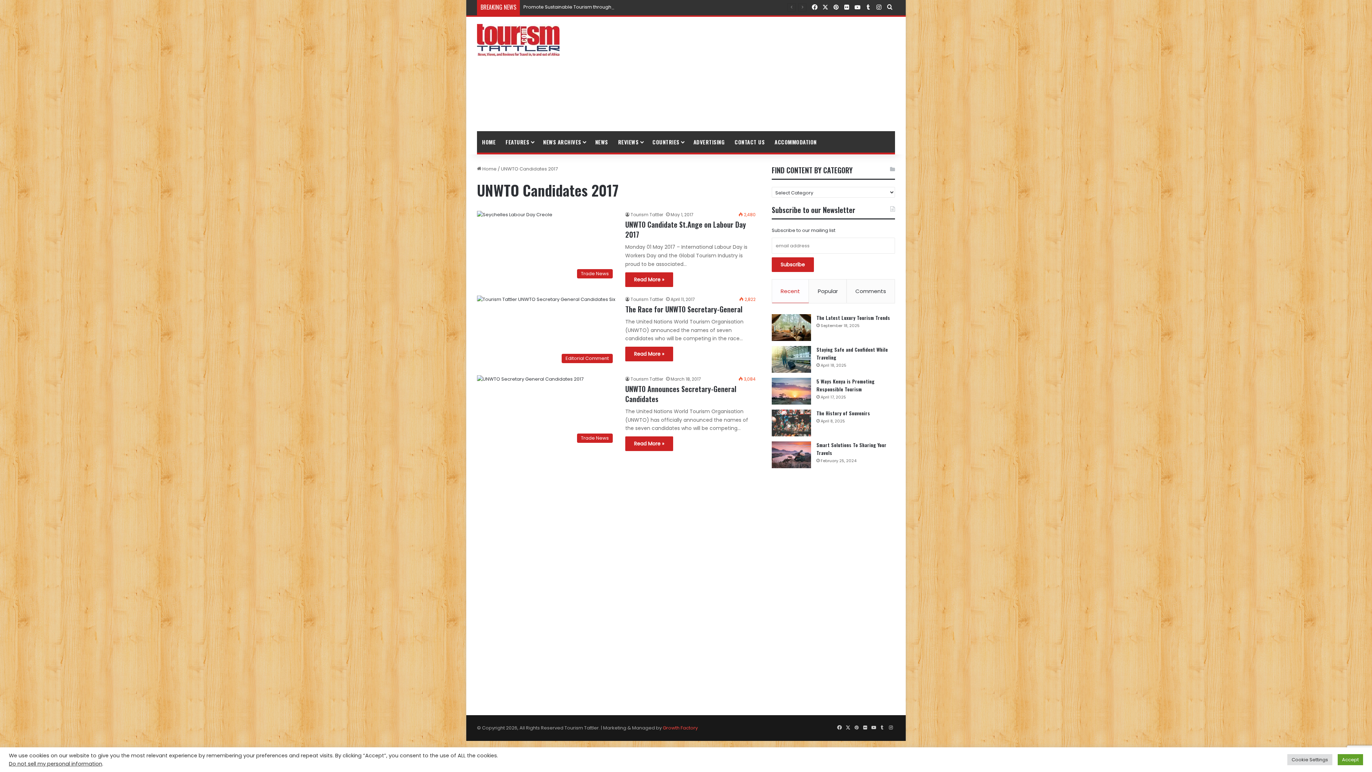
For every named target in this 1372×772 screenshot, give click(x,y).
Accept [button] (1350, 759)
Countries (666, 142)
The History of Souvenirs (843, 413)
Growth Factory (680, 727)
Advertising (709, 142)
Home (489, 142)
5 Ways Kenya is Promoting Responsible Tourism (845, 385)
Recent (790, 291)
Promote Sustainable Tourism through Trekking (577, 7)
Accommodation (796, 142)
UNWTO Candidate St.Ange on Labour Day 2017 (685, 229)
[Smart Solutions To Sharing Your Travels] (791, 454)
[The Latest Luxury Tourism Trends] (791, 327)
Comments (870, 291)
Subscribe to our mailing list (803, 230)
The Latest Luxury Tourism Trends (853, 317)
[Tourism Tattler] (518, 40)
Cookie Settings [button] (1310, 759)
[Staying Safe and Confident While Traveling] (791, 359)
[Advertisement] (757, 74)
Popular (828, 291)
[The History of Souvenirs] (791, 423)
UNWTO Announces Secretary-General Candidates (680, 393)
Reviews (628, 142)
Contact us (750, 142)
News (601, 142)
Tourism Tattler (647, 215)
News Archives (562, 142)
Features (517, 142)
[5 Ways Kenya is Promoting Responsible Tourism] (791, 391)
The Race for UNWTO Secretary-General (683, 309)
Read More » (649, 279)
